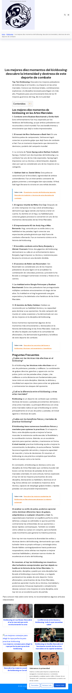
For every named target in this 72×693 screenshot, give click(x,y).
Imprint (27, 689)
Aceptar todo (60, 685)
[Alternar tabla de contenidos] (29, 103)
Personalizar (35, 685)
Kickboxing (10, 34)
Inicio (3, 34)
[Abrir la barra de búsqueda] (65, 15)
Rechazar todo (47, 685)
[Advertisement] (36, 54)
